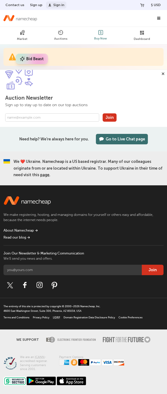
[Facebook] (24, 285)
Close (163, 74)
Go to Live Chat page (125, 139)
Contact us (14, 5)
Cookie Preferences (130, 317)
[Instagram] (39, 285)
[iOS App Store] (71, 381)
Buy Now (100, 38)
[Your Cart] (142, 5)
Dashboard (142, 39)
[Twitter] (10, 285)
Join (109, 117)
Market (22, 39)
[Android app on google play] (41, 381)
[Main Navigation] (159, 18)
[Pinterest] (54, 285)
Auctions (60, 39)
